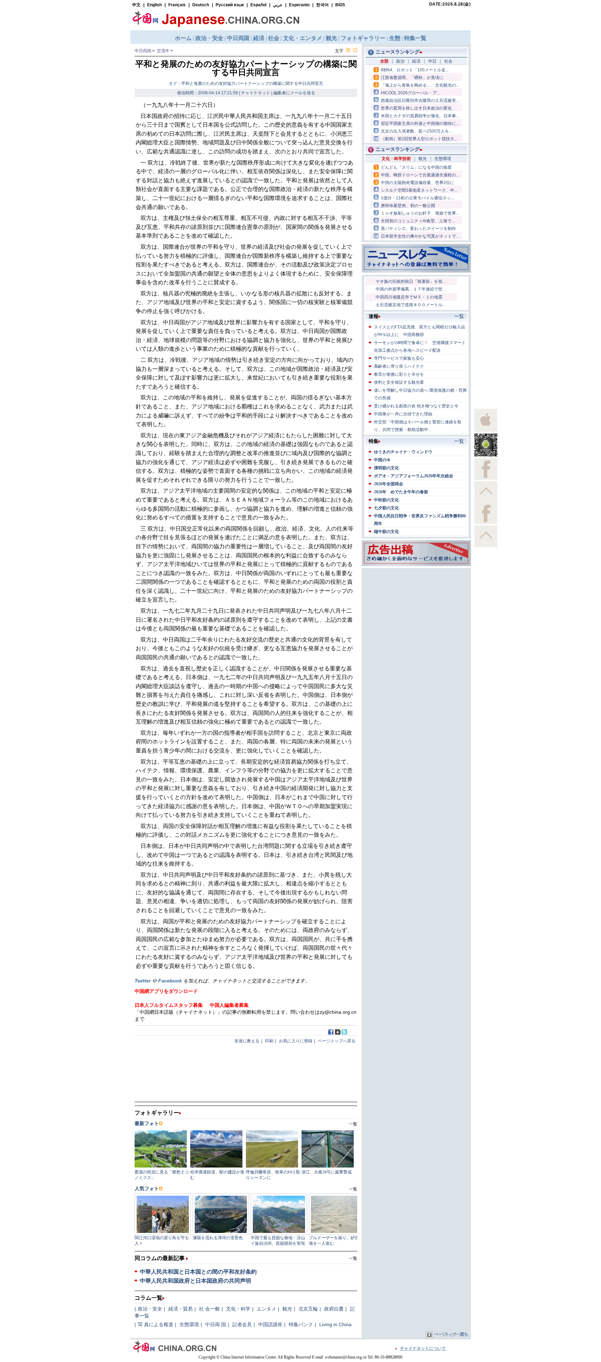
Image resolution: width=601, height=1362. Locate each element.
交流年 (163, 50)
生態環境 (189, 1324)
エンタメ (266, 1309)
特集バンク (301, 1324)
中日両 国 (215, 1324)
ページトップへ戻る (336, 1040)
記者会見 (242, 1324)
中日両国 (143, 50)
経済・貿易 (180, 1309)
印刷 (269, 1040)
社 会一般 (209, 1309)
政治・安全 (150, 1309)
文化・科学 (238, 1309)
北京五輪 (308, 1309)
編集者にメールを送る (294, 92)
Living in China (335, 1324)
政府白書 (334, 1309)
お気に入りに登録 (295, 1040)
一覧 (353, 1258)
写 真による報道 (155, 1324)
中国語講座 (270, 1324)
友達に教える (246, 1040)
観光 (287, 1309)
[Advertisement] (416, 613)
